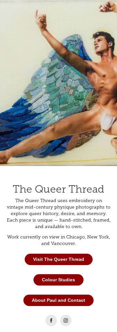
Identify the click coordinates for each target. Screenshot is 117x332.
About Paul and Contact (58, 300)
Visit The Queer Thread (58, 259)
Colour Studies (58, 279)
